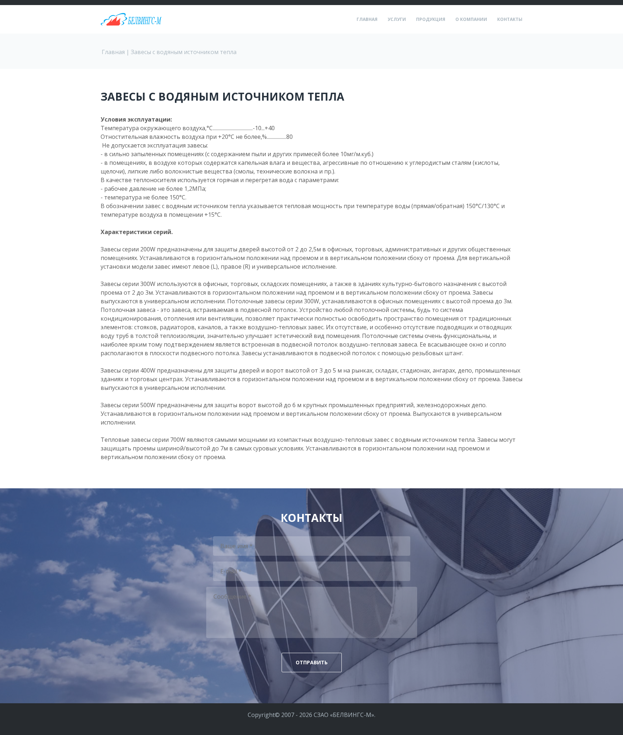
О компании (471, 19)
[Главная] (131, 17)
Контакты (509, 19)
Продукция (430, 19)
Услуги (397, 19)
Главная (367, 19)
